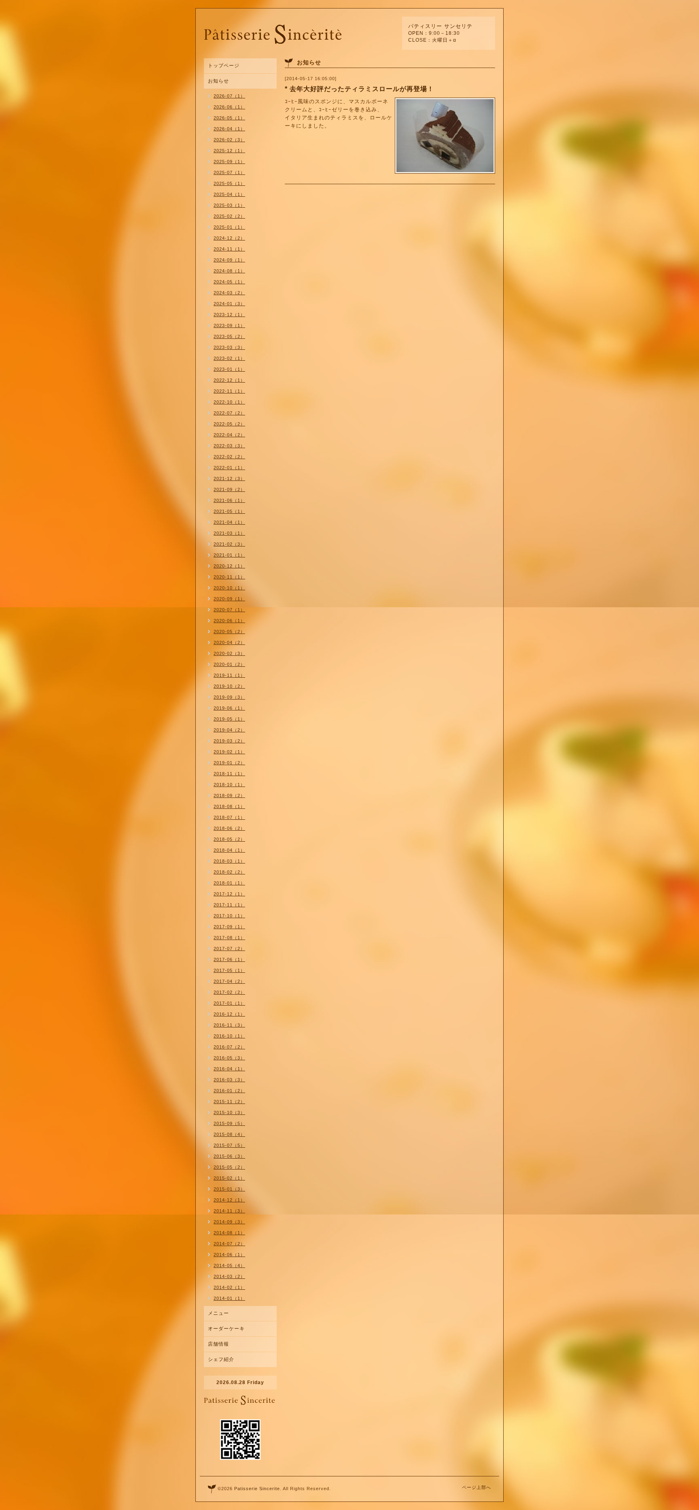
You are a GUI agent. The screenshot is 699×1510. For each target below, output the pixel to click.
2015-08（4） (229, 1134)
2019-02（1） (229, 751)
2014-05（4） (229, 1265)
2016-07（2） (229, 1046)
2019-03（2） (229, 740)
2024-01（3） (229, 303)
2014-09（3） (229, 1221)
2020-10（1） (229, 587)
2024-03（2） (229, 292)
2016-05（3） (229, 1057)
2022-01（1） (229, 467)
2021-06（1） (229, 500)
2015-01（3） (229, 1189)
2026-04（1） (229, 128)
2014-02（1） (229, 1287)
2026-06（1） (229, 106)
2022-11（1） (229, 391)
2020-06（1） (229, 620)
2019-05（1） (229, 719)
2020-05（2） (229, 631)
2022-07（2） (229, 412)
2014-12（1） (229, 1199)
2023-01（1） (229, 369)
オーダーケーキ (226, 1328)
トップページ (223, 65)
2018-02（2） (229, 872)
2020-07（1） (229, 609)
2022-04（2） (229, 434)
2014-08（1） (229, 1232)
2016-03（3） (229, 1079)
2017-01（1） (229, 1003)
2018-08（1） (229, 806)
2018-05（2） (229, 839)
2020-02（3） (229, 653)
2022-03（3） (229, 445)
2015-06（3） (229, 1156)
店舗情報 (218, 1344)
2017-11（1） (229, 904)
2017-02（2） (229, 992)
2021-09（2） (229, 489)
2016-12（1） (229, 1014)
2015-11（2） (229, 1101)
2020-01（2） (229, 664)
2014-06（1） (229, 1254)
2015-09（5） (229, 1123)
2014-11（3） (229, 1210)
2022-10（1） (229, 402)
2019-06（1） (229, 708)
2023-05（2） (229, 336)
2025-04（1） (229, 194)
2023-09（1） (229, 325)
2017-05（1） (229, 970)
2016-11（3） (229, 1025)
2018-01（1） (229, 882)
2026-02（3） (229, 139)
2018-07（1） (229, 817)
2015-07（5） (229, 1145)
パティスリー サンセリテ (440, 26)
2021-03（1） (229, 533)
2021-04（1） (229, 522)
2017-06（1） (229, 959)
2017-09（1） (229, 926)
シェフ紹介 (221, 1359)
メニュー (218, 1313)
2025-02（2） (229, 216)
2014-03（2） (229, 1276)
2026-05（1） (229, 117)
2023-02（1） (229, 358)
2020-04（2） (229, 642)
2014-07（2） (229, 1243)
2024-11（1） (229, 249)
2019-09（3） (229, 697)
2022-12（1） (229, 380)
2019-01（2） (229, 762)
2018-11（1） (229, 773)
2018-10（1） (229, 784)
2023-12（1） (229, 314)
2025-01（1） (229, 227)
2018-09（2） (229, 795)
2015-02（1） (229, 1178)
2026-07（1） (229, 96)
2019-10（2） (229, 686)
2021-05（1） (229, 511)
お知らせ (218, 81)
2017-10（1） (229, 915)
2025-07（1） (229, 172)
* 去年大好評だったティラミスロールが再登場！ (359, 88)
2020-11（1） (229, 576)
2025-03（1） (229, 205)
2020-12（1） (229, 566)
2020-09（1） (229, 598)
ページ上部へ (476, 1487)
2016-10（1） (229, 1036)
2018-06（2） (229, 828)
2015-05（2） (229, 1167)
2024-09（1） (229, 259)
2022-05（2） (229, 423)
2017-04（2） (229, 981)
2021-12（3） (229, 478)
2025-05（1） (229, 183)
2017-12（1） (229, 893)
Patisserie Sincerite (257, 1488)
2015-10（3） (229, 1112)
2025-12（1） (229, 150)
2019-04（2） (229, 729)
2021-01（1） (229, 555)
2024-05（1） (229, 281)
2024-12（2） (229, 238)
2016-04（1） (229, 1068)
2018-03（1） (229, 861)
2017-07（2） (229, 948)
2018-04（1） (229, 850)
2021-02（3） (229, 544)
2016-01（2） (229, 1090)
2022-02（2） (229, 456)
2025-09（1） (229, 161)
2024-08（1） (229, 270)
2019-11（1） (229, 675)
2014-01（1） (229, 1298)
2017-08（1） (229, 937)
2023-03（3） (229, 347)
